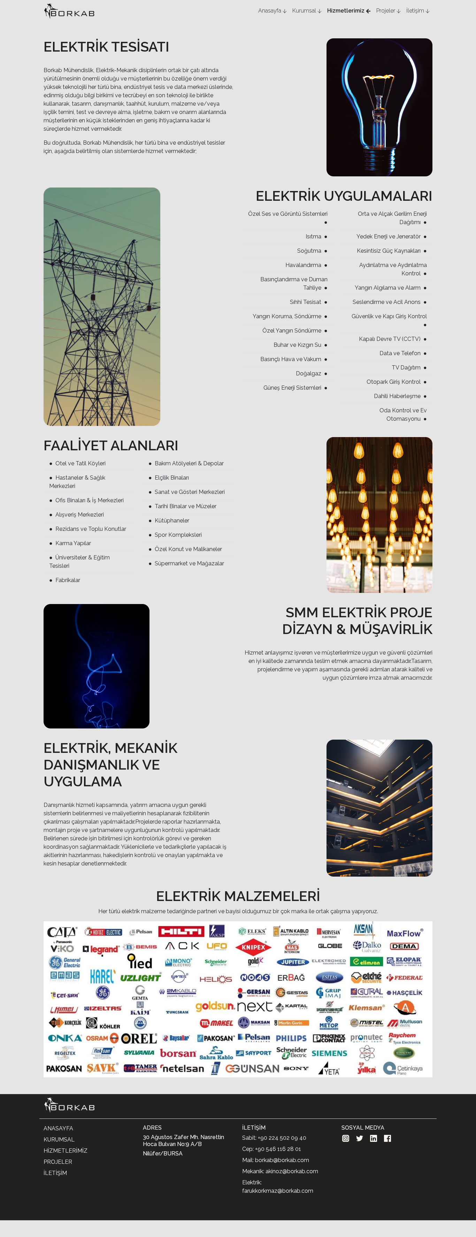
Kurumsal (304, 10)
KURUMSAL (59, 1139)
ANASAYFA (58, 1128)
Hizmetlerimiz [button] (346, 10)
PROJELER (58, 1162)
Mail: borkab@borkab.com (275, 1160)
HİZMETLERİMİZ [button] (65, 1150)
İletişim (415, 10)
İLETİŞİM (55, 1173)
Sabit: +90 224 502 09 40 (274, 1138)
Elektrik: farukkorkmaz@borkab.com (277, 1186)
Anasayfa (270, 10)
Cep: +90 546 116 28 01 (271, 1149)
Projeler (386, 10)
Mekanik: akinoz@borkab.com (280, 1171)
